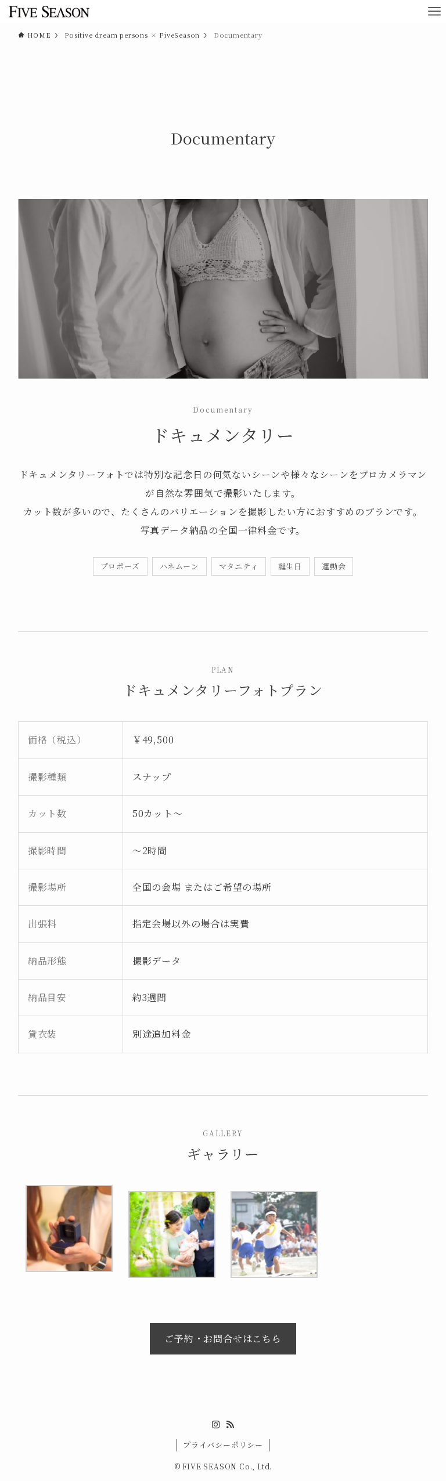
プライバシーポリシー (223, 1444)
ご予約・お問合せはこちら (223, 1338)
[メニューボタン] (434, 11)
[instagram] (216, 1424)
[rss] (230, 1424)
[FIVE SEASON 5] (49, 11)
